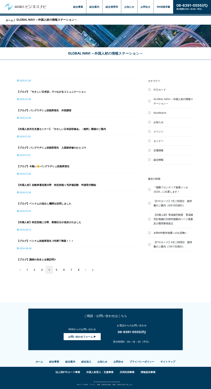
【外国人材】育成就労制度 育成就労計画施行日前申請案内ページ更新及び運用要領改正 (173, 219)
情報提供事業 (148, 372)
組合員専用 (112, 6)
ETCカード (160, 89)
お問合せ (145, 6)
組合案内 (94, 6)
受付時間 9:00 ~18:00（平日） (192, 6)
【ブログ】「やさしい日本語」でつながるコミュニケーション (51, 91)
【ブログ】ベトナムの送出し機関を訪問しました (44, 203)
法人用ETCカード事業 (67, 372)
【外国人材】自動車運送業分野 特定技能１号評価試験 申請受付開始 (56, 184)
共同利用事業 (127, 372)
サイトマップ (167, 361)
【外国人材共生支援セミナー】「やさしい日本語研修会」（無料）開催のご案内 (61, 128)
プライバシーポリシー (142, 361)
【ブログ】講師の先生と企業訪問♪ (36, 259)
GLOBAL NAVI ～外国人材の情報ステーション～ (173, 101)
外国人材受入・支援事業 (100, 372)
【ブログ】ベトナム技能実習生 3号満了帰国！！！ (45, 240)
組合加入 (86, 361)
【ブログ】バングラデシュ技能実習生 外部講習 (44, 110)
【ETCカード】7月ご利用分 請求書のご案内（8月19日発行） (173, 203)
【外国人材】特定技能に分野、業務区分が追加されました (49, 222)
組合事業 (78, 6)
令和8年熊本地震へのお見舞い (170, 232)
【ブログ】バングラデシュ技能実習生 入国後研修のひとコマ (51, 147)
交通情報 (158, 150)
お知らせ (129, 6)
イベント (158, 131)
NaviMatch (160, 112)
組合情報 (158, 159)
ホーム (39, 361)
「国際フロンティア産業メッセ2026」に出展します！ (171, 189)
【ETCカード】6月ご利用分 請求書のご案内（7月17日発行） (173, 244)
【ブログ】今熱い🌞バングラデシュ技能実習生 (43, 166)
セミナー (158, 141)
